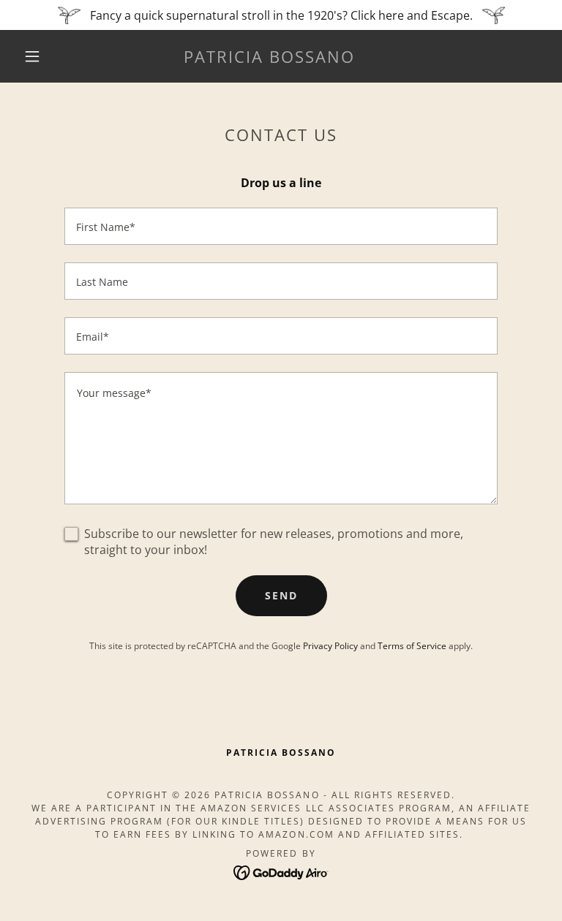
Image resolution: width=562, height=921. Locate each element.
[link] (269, 58)
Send (281, 595)
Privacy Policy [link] (330, 646)
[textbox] (281, 226)
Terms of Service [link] (412, 646)
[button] (32, 56)
